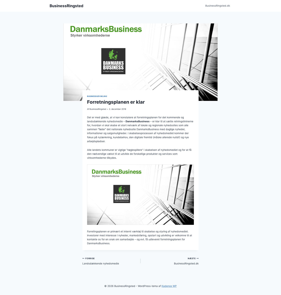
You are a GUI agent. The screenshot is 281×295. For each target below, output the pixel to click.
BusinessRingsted (98, 109)
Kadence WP (169, 286)
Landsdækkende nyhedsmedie (100, 261)
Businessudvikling (97, 96)
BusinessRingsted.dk (217, 5)
